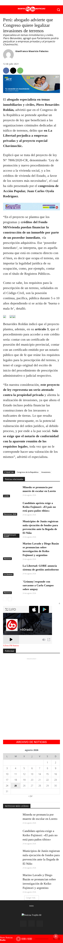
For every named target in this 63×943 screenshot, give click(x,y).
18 (15, 779)
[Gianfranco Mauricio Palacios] (8, 54)
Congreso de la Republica (27, 472)
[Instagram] (31, 923)
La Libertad (8, 574)
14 (39, 774)
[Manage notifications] (55, 936)
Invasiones (45, 472)
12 (24, 774)
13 (32, 774)
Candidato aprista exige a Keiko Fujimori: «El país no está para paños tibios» (39, 507)
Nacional (7, 559)
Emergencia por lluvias (10, 535)
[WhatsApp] (20, 71)
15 (47, 774)
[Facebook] (24, 2)
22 (47, 779)
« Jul (30, 796)
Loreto (6, 496)
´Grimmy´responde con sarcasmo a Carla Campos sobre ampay (38, 585)
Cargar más (30, 897)
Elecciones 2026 (10, 514)
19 (24, 779)
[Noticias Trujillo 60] (31, 9)
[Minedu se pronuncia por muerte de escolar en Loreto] (11, 491)
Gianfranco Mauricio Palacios (31, 51)
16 (55, 774)
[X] (31, 2)
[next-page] (10, 599)
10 (7, 774)
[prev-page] (5, 599)
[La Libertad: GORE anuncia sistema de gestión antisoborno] (11, 570)
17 (7, 779)
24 (7, 785)
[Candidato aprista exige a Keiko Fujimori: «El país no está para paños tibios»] (11, 507)
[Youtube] (38, 2)
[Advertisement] (31, 691)
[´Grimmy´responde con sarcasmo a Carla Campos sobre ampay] (11, 586)
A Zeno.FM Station (11, 645)
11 (15, 774)
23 (55, 779)
